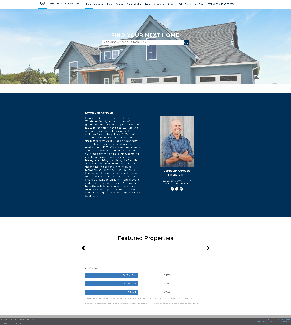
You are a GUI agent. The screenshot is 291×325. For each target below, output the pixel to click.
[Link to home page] (42, 4)
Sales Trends (186, 6)
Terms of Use (273, 319)
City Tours (201, 6)
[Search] (186, 42)
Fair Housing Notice (283, 321)
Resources (160, 6)
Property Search (116, 6)
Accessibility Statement (266, 321)
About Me (100, 6)
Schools (173, 6)
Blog (148, 6)
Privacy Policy (285, 319)
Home (89, 4)
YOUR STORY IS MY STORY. (221, 4)
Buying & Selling (135, 6)
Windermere (37, 319)
